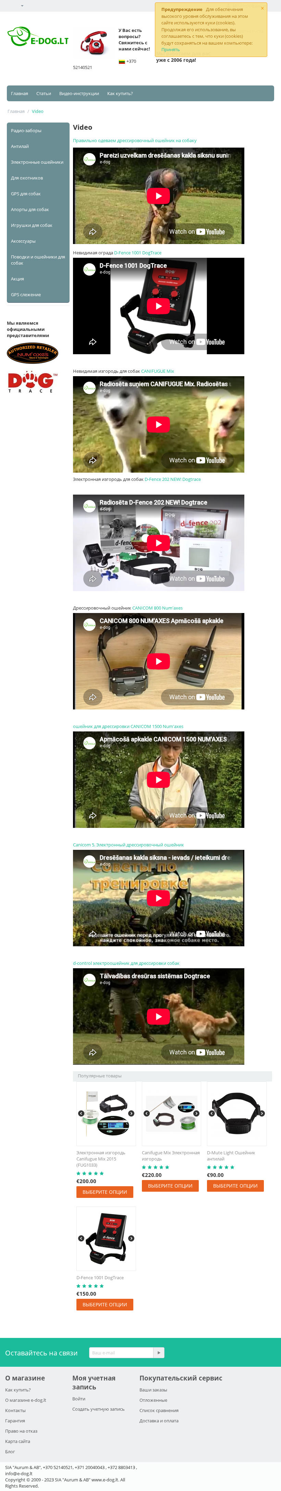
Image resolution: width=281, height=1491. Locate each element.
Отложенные (153, 1400)
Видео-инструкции (79, 93)
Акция (17, 279)
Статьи (43, 93)
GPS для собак (26, 193)
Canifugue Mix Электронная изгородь (171, 1155)
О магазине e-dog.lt (25, 1400)
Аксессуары (23, 241)
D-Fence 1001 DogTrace (137, 253)
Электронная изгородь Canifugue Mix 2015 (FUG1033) (100, 1158)
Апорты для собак (30, 209)
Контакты (15, 1410)
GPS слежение (26, 294)
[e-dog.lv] (38, 36)
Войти (78, 1399)
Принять (170, 49)
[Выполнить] (158, 1353)
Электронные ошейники (37, 162)
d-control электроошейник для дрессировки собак (126, 963)
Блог (10, 1451)
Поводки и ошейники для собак (38, 260)
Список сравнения (159, 1410)
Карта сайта (17, 1441)
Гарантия (15, 1421)
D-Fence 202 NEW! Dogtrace (173, 479)
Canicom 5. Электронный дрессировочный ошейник (128, 845)
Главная (19, 93)
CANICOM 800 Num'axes (157, 608)
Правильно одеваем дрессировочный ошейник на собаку (135, 140)
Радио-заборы (26, 130)
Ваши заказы (153, 1390)
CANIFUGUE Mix (157, 371)
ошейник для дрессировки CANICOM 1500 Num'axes (128, 726)
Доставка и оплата (159, 1421)
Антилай (20, 146)
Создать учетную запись (98, 1409)
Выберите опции (105, 1192)
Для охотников (27, 178)
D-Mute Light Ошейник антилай (231, 1155)
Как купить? (120, 93)
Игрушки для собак (31, 225)
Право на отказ (21, 1431)
